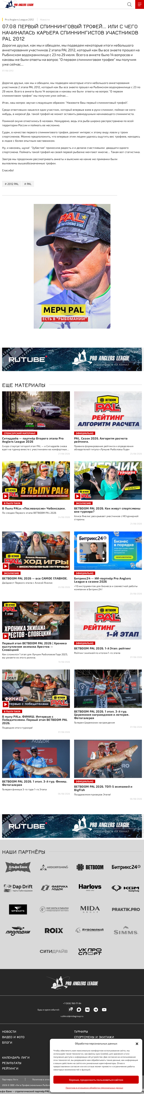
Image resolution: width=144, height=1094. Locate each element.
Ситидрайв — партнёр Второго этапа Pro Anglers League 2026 (33, 440)
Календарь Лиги (16, 1057)
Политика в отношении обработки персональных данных (94, 1087)
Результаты (11, 1063)
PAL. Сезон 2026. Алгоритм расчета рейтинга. (100, 440)
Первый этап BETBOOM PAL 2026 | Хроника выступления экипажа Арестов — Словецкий (34, 646)
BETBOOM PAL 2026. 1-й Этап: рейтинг (102, 648)
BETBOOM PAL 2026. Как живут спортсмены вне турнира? (107, 510)
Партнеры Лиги (10, 1079)
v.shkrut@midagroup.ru (72, 1016)
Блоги (7, 1042)
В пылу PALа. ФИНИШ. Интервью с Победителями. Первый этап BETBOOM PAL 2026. (35, 719)
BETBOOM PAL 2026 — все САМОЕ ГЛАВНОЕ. (35, 578)
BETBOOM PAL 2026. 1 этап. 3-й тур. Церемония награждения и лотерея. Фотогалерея (101, 714)
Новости (45, 19)
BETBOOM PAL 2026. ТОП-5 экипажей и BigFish (103, 788)
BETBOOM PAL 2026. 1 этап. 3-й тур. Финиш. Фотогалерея (34, 783)
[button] (137, 1043)
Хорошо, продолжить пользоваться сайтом (96, 1079)
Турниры (81, 1031)
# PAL (27, 184)
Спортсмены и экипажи (94, 1037)
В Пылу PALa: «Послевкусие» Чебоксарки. (34, 508)
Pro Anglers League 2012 (19, 19)
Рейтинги (10, 1068)
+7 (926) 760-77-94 (72, 1003)
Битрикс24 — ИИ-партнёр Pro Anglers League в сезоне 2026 (102, 580)
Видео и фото (13, 1037)
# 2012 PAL (12, 184)
